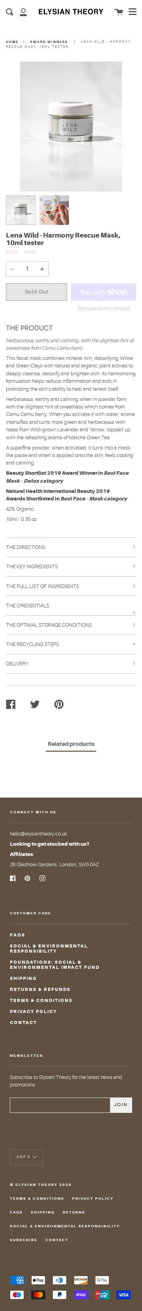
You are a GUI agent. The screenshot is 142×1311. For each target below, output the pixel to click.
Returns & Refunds (40, 989)
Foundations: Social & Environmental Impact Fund (55, 965)
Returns (74, 1212)
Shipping (23, 978)
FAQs (17, 935)
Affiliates (21, 854)
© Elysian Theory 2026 (41, 1185)
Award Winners (49, 42)
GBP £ (23, 1156)
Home (12, 42)
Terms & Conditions (41, 1000)
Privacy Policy (33, 1011)
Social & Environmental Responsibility (49, 949)
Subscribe (23, 1240)
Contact (23, 1022)
